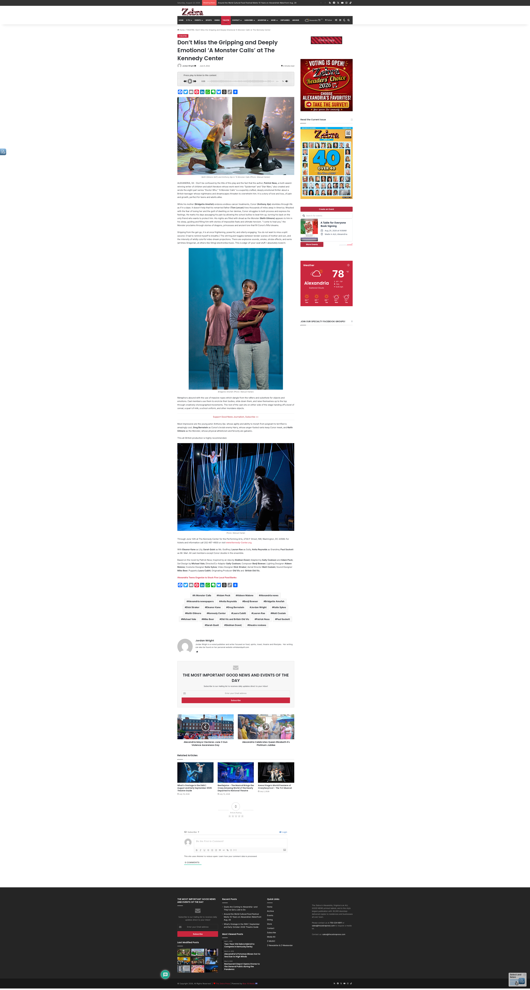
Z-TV (188, 20)
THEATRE (225, 20)
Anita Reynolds (229, 601)
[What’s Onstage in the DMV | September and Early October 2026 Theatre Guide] (211, 952)
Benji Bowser (251, 601)
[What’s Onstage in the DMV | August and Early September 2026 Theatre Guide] (195, 772)
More (273, 20)
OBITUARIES (285, 20)
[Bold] (197, 850)
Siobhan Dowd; (234, 625)
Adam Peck (224, 595)
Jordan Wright (188, 66)
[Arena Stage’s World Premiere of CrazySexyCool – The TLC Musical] (276, 772)
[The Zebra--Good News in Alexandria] (192, 12)
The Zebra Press (223, 983)
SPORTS (209, 20)
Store (269, 924)
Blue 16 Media (249, 983)
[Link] (228, 850)
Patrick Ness (263, 619)
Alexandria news (269, 595)
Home (181, 20)
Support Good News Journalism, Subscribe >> (236, 416)
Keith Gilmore (193, 613)
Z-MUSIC (271, 941)
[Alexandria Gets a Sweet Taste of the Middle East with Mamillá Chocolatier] (183, 968)
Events (198, 20)
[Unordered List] (216, 850)
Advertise (262, 20)
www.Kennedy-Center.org (238, 542)
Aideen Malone (245, 595)
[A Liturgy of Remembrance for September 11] (211, 960)
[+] (235, 850)
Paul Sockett (283, 619)
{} (231, 850)
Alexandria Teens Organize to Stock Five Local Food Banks (206, 577)
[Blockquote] (220, 850)
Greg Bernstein (236, 607)
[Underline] (204, 850)
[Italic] (200, 850)
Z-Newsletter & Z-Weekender (280, 945)
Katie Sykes (279, 607)
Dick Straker (192, 607)
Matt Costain (279, 613)
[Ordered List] (212, 850)
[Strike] (208, 850)
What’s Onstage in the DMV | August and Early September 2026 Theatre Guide (194, 788)
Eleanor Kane (213, 607)
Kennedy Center (217, 613)
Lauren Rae (259, 613)
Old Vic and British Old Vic (235, 619)
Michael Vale (189, 619)
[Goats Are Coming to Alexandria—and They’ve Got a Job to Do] (183, 952)
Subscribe (248, 20)
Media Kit (271, 937)
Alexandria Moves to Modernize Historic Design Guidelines (243, 3)
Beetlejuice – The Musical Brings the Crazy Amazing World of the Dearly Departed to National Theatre (236, 788)
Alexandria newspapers (201, 601)
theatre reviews (257, 625)
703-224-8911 (336, 923)
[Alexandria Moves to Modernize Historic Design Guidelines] (183, 960)
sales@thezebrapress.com (323, 926)
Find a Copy (326, 40)
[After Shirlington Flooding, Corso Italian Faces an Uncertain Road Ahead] (197, 960)
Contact (236, 20)
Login (284, 832)
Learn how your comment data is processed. (238, 856)
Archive (295, 20)
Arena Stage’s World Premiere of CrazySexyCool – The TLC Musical (275, 786)
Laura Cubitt (239, 613)
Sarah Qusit (212, 625)
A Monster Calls (202, 595)
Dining (217, 20)
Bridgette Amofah (274, 601)
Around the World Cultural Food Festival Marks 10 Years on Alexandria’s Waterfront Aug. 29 (242, 917)
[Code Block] (224, 850)
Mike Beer (208, 619)
